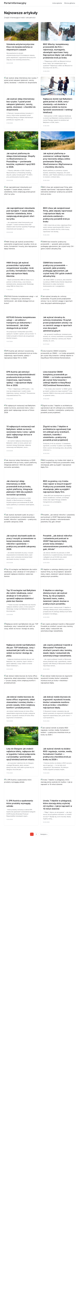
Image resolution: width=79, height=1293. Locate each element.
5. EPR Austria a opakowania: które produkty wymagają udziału (19, 803)
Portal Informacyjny (15, 3)
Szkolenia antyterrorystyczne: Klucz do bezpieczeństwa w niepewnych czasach (20, 47)
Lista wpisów (57, 3)
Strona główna (69, 3)
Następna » (43, 834)
